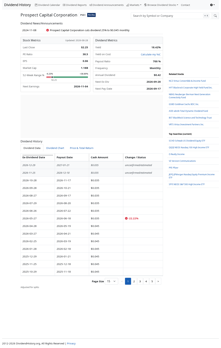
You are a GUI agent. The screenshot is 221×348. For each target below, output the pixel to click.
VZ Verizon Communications (182, 160)
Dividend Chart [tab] (55, 148)
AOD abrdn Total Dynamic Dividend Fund (188, 110)
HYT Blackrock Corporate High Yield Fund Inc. (190, 87)
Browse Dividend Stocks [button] (161, 5)
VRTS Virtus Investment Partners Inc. (186, 124)
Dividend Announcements (108, 5)
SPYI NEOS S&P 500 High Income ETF (187, 184)
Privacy (71, 343)
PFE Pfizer (173, 167)
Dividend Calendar (49, 5)
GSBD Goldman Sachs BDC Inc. (184, 104)
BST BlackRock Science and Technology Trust (190, 117)
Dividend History (17, 4)
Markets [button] (134, 5)
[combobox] (171, 15)
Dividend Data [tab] (31, 148)
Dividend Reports (76, 5)
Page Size (98, 281)
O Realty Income (177, 154)
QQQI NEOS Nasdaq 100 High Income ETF (189, 147)
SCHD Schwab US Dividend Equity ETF (187, 140)
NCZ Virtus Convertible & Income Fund (187, 80)
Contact (185, 5)
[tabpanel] (92, 221)
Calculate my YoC (151, 54)
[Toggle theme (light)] (212, 5)
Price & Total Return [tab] (81, 148)
